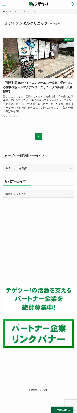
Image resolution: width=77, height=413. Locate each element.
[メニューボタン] (4, 4)
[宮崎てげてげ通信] (38, 4)
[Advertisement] (38, 241)
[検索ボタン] (72, 4)
